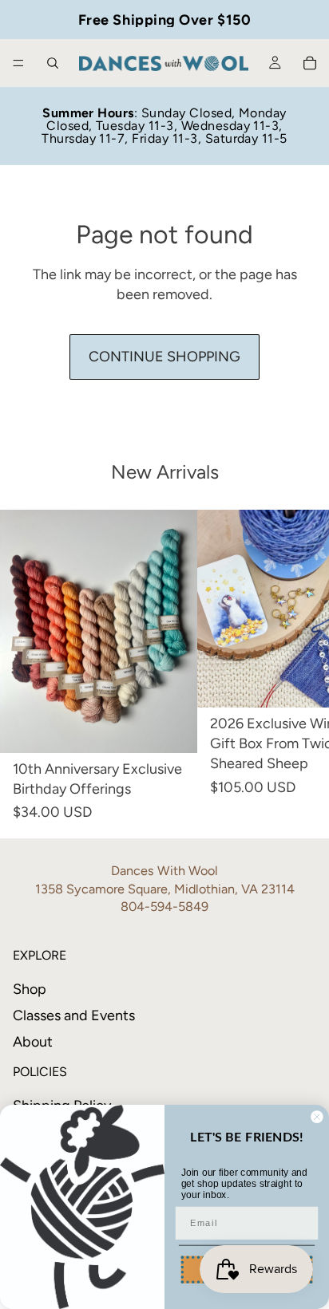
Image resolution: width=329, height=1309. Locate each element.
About (33, 1042)
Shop (29, 989)
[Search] (52, 63)
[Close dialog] (317, 1116)
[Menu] (18, 63)
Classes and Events (74, 1015)
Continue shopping (164, 356)
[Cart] (309, 63)
